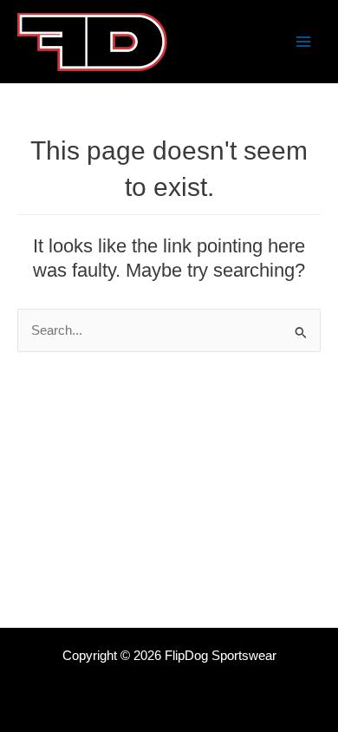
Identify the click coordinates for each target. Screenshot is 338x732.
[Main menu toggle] (303, 41)
